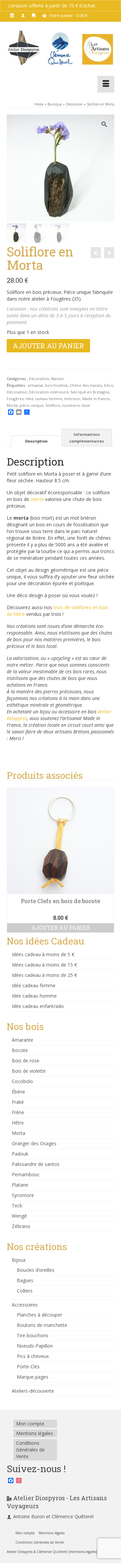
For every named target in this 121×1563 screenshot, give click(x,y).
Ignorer (105, 5)
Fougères (15, 398)
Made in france (96, 398)
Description (36, 441)
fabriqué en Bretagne (90, 391)
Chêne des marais (86, 385)
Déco (108, 385)
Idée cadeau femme (44, 398)
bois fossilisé (56, 385)
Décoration (39, 378)
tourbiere (71, 405)
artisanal (35, 385)
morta (37, 499)
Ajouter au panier (48, 345)
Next (108, 860)
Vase (86, 405)
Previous (12, 860)
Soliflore (52, 405)
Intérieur (72, 398)
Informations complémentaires (86, 438)
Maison (57, 378)
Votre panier (68, 15)
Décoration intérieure (49, 391)
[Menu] (105, 84)
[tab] (36, 441)
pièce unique (31, 405)
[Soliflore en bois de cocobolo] (109, 252)
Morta (12, 405)
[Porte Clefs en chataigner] (96, 252)
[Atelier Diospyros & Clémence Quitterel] (60, 49)
